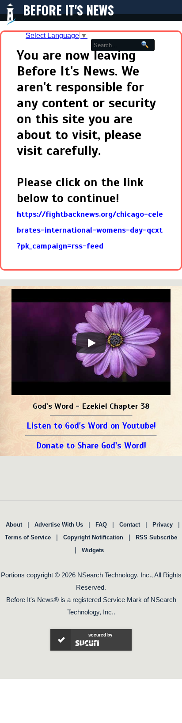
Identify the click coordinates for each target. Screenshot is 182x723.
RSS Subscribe (156, 537)
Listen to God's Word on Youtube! (91, 426)
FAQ (101, 524)
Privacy (162, 524)
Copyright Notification (93, 537)
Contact (129, 524)
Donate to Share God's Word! (91, 446)
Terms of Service (28, 537)
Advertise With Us (58, 524)
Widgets (93, 550)
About (14, 524)
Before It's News (68, 10)
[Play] (91, 343)
